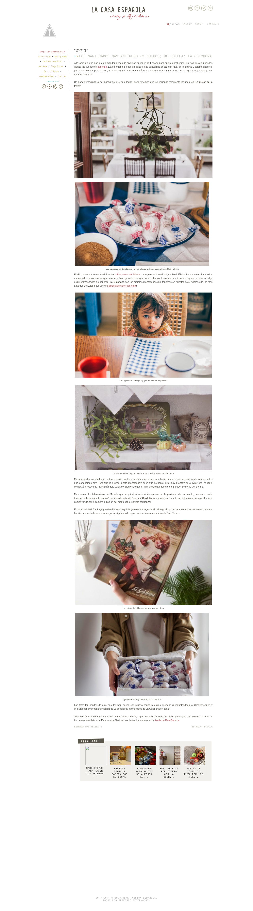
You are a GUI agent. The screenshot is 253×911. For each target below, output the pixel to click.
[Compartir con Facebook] (44, 88)
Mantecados (46, 76)
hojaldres (57, 66)
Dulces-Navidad (52, 61)
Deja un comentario (52, 51)
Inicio (187, 24)
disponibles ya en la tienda (121, 285)
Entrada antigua (202, 726)
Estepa (43, 66)
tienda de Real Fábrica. (167, 720)
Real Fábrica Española (139, 898)
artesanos (44, 56)
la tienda (102, 66)
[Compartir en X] (49, 88)
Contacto (213, 24)
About (199, 24)
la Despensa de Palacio (128, 274)
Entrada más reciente (88, 726)
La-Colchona (51, 71)
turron (61, 76)
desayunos (61, 56)
